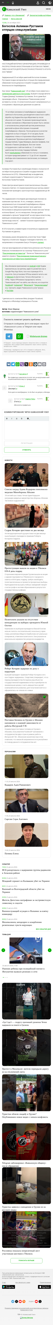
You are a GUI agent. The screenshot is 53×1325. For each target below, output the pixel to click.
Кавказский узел (18, 91)
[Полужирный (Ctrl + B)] (6, 418)
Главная (5, 19)
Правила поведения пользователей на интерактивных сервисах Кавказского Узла (26, 1309)
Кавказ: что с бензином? (14, 15)
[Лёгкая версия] (13, 3)
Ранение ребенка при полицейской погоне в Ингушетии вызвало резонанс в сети (23, 970)
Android (32, 266)
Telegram (10, 277)
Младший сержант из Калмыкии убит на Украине (26, 880)
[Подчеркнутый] (16, 418)
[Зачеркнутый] (21, 418)
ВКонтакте (28, 285)
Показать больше (26, 1260)
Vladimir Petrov (30, 399)
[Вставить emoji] (27, 418)
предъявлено (15, 153)
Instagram (18, 285)
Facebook (9, 285)
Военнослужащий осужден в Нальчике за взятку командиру (25, 912)
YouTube (10, 291)
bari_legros (22, 374)
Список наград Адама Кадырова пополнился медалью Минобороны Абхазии (26, 491)
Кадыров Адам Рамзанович (18, 784)
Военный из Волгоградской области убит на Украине (23, 890)
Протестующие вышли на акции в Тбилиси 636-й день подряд (25, 569)
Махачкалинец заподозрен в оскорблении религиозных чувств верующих (22, 923)
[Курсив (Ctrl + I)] (11, 418)
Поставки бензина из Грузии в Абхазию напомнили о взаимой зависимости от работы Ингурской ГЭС (24, 722)
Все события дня (43, 929)
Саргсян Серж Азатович (16, 819)
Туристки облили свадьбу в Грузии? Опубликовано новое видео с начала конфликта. (25, 1115)
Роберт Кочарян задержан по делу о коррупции (22, 670)
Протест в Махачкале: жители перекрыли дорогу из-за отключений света (25, 1070)
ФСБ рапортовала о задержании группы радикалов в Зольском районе (26, 871)
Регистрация (26, 443)
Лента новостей (16, 19)
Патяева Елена (12, 853)
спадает (40, 242)
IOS (38, 266)
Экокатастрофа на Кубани (40, 15)
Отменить (26, 450)
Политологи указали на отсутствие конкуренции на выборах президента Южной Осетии (26, 622)
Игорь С (22, 386)
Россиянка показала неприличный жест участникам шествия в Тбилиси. (21, 1252)
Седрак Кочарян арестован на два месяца (24, 530)
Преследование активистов (14, 253)
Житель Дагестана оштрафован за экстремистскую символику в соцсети (26, 901)
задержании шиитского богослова (16, 94)
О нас (4, 1282)
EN (8, 2)
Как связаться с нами (22, 1282)
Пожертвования (45, 1282)
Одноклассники (41, 285)
